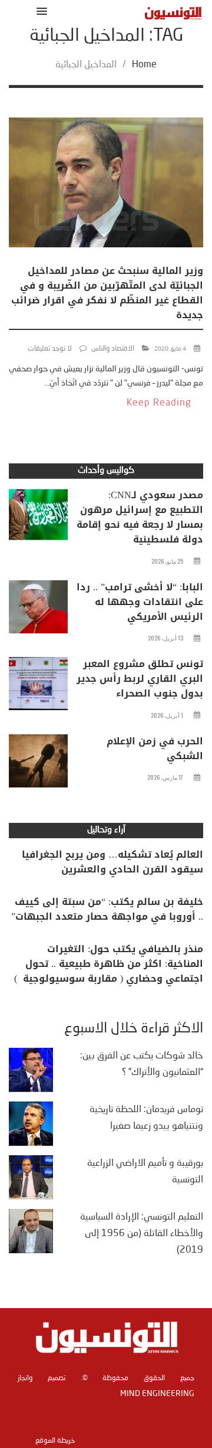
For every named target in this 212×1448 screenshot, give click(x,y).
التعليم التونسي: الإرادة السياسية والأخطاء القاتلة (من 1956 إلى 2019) (141, 1233)
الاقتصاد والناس (112, 348)
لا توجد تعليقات (50, 348)
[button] (39, 11)
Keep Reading (159, 403)
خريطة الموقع (55, 1440)
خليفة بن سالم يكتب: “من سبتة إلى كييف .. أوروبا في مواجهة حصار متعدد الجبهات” (107, 909)
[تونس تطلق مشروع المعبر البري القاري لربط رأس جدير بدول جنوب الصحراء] (38, 686)
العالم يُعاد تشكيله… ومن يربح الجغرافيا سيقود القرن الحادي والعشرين (112, 861)
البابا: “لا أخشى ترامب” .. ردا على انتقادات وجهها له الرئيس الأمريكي (140, 602)
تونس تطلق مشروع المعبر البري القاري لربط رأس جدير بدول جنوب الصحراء (140, 678)
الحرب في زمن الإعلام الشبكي (155, 748)
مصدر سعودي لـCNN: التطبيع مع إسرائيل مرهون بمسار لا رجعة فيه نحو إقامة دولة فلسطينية (140, 517)
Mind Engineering (157, 1394)
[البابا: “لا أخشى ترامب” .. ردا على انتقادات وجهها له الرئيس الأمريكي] (38, 609)
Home (144, 65)
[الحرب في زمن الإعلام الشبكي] (38, 763)
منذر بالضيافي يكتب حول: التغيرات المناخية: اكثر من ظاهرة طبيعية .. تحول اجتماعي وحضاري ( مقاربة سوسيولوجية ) (108, 964)
